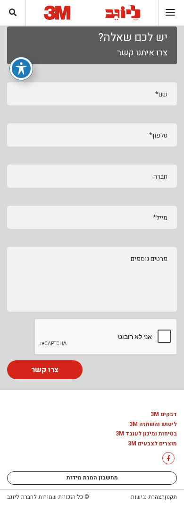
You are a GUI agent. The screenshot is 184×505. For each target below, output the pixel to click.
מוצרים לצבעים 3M (152, 444)
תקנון (171, 497)
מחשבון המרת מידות (92, 477)
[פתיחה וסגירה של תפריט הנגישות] (21, 68)
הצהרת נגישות (148, 497)
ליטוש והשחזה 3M (153, 424)
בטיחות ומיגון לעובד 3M (146, 434)
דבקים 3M (164, 414)
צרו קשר (45, 369)
